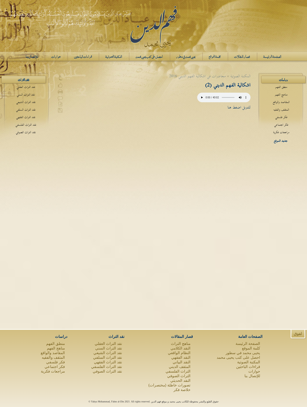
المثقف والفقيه (281, 110)
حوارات (254, 371)
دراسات (283, 79)
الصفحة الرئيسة (248, 344)
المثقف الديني (179, 367)
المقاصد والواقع (281, 102)
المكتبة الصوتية (248, 362)
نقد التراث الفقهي (25, 117)
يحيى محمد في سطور (243, 353)
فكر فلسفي (281, 117)
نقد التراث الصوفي (26, 132)
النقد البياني (181, 362)
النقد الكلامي (180, 348)
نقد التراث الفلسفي (25, 125)
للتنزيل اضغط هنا (239, 107)
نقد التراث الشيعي (26, 102)
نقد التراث (23, 79)
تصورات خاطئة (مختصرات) (169, 385)
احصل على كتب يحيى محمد (238, 357)
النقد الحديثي (180, 380)
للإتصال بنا (252, 376)
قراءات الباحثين (248, 367)
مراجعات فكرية (281, 132)
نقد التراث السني (26, 95)
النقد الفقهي (180, 357)
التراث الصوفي (178, 376)
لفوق (298, 333)
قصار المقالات (182, 336)
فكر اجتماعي (281, 125)
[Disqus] (153, 166)
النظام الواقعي (179, 353)
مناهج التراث (180, 344)
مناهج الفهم (281, 95)
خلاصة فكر (182, 390)
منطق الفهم (281, 87)
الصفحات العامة (250, 336)
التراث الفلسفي (178, 371)
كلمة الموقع (251, 348)
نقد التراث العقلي (26, 87)
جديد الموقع (280, 141)
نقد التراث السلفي (26, 110)
